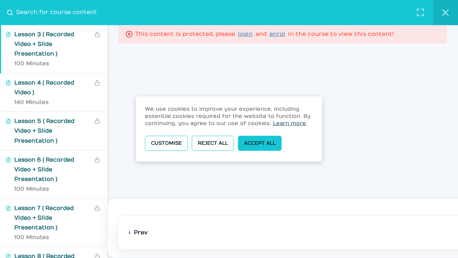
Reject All (213, 143)
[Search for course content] (13, 12)
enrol (277, 34)
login (245, 34)
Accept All (260, 143)
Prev (141, 232)
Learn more (289, 123)
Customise (166, 143)
